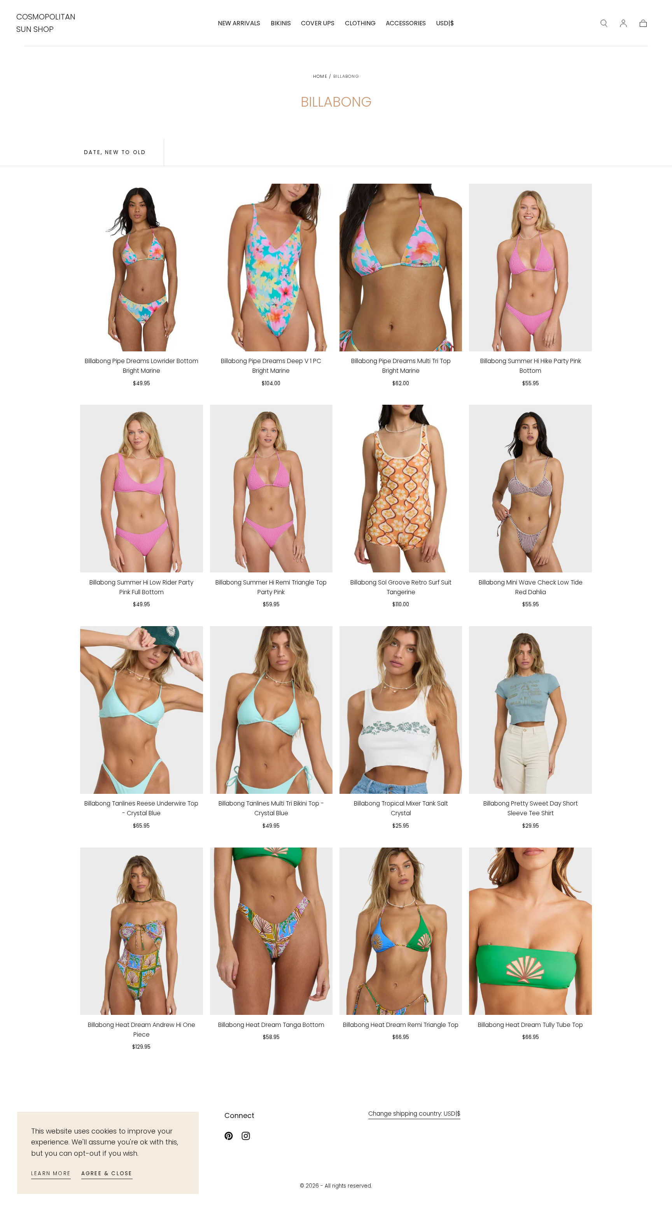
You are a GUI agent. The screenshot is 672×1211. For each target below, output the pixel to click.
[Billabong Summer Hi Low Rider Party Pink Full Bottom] (141, 488)
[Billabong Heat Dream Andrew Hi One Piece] (141, 931)
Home (320, 76)
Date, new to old (115, 152)
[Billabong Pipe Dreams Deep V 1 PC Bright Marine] (271, 267)
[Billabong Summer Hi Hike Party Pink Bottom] (530, 267)
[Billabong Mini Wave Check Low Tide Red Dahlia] (530, 488)
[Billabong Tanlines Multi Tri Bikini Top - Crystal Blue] (271, 710)
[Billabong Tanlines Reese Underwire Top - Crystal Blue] (141, 710)
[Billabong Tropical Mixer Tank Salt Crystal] (401, 710)
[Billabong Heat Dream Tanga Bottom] (271, 931)
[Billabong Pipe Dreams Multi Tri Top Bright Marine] (401, 267)
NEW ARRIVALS (239, 23)
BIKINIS (281, 23)
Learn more (51, 1173)
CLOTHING (360, 23)
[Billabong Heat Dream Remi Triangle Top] (401, 931)
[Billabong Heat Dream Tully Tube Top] (530, 931)
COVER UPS (317, 23)
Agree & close (107, 1173)
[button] (445, 25)
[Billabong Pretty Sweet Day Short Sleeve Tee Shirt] (530, 710)
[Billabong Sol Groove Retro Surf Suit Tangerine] (401, 488)
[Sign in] (623, 23)
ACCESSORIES (406, 23)
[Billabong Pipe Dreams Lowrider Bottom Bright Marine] (141, 267)
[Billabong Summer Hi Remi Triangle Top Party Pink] (271, 488)
